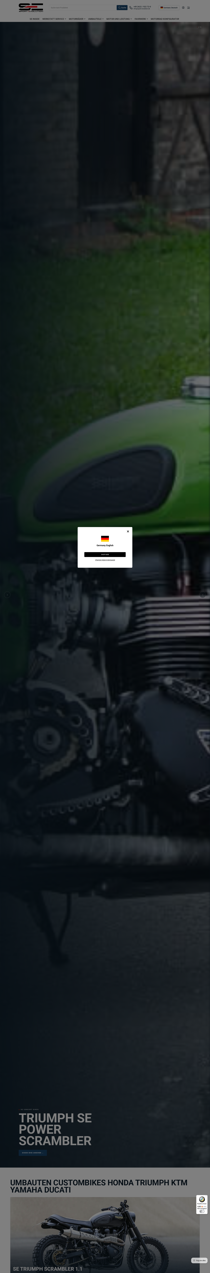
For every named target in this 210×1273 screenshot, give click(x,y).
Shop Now (105, 554)
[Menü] (206, 1196)
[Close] (128, 531)
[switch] (202, 1211)
